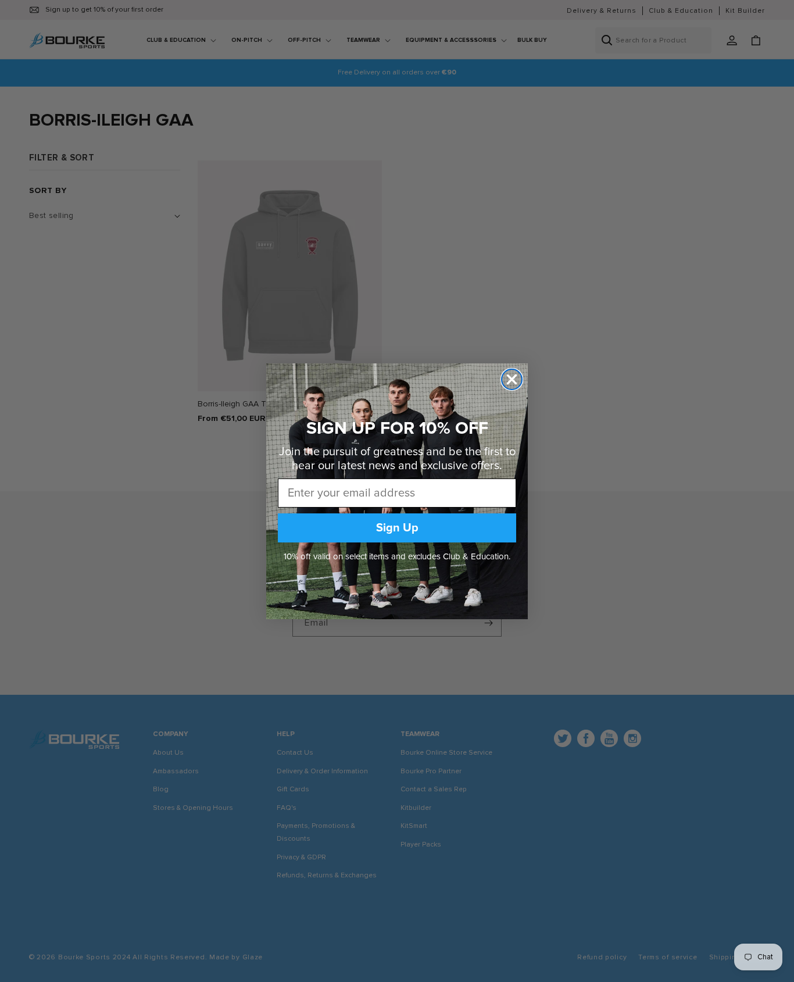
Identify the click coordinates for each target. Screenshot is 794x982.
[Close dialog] (512, 379)
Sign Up (397, 528)
